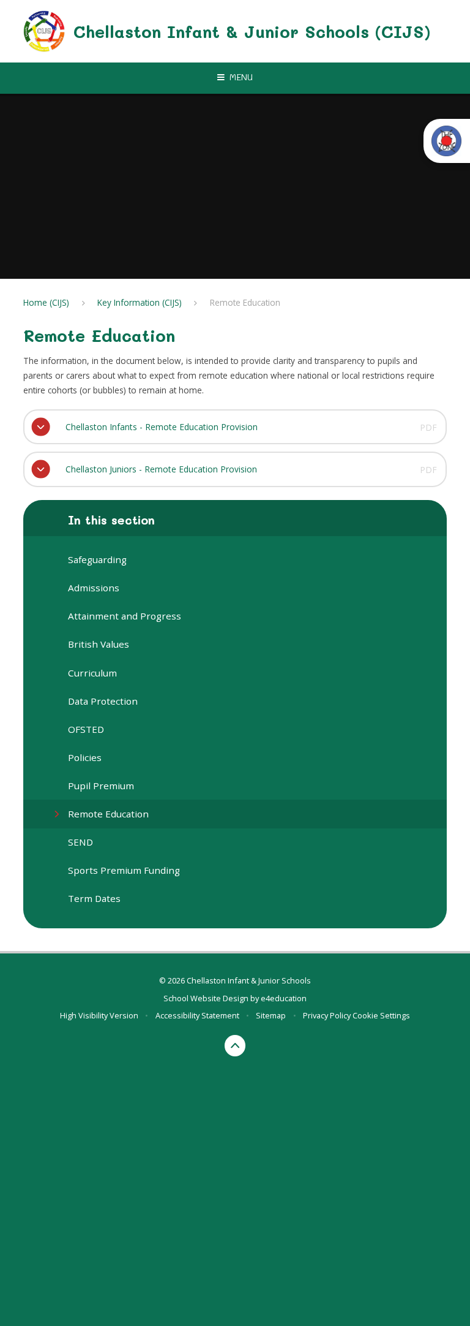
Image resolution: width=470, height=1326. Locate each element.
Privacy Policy (327, 1015)
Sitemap (271, 1015)
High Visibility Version (99, 1015)
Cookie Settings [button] (381, 1015)
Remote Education (245, 302)
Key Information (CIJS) (139, 302)
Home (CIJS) (46, 302)
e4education (284, 998)
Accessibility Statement (197, 1015)
